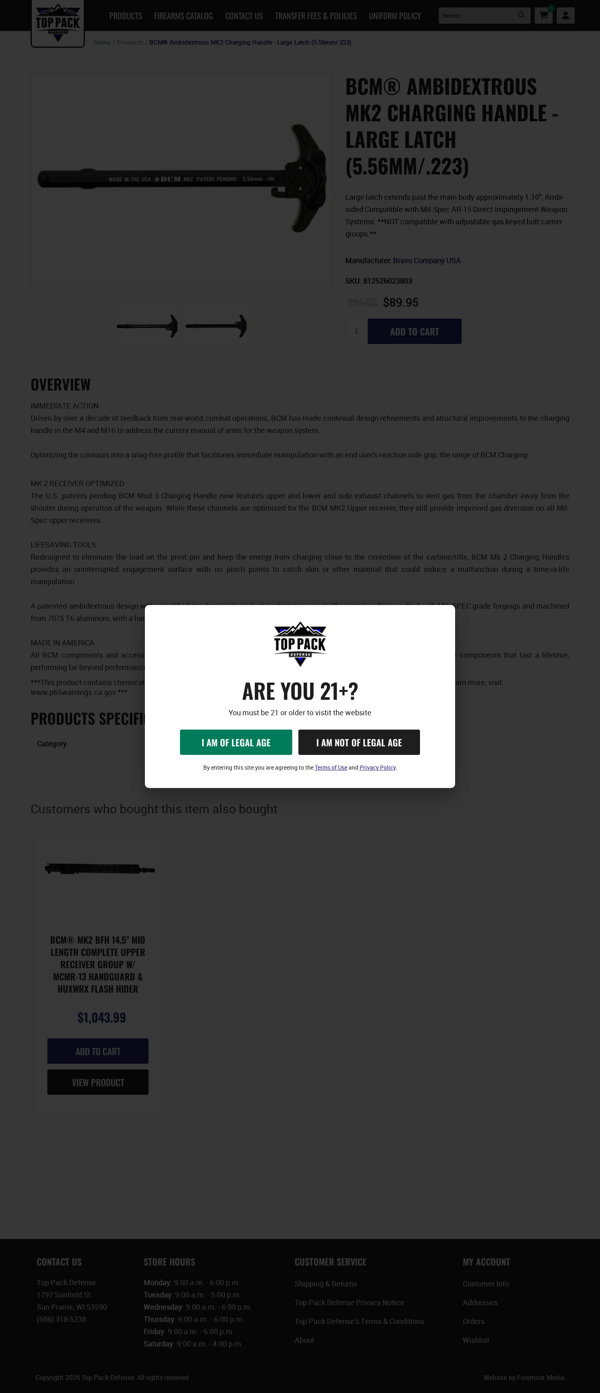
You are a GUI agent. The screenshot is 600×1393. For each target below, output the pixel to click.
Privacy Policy (378, 767)
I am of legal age (236, 742)
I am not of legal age (359, 742)
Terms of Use (331, 767)
